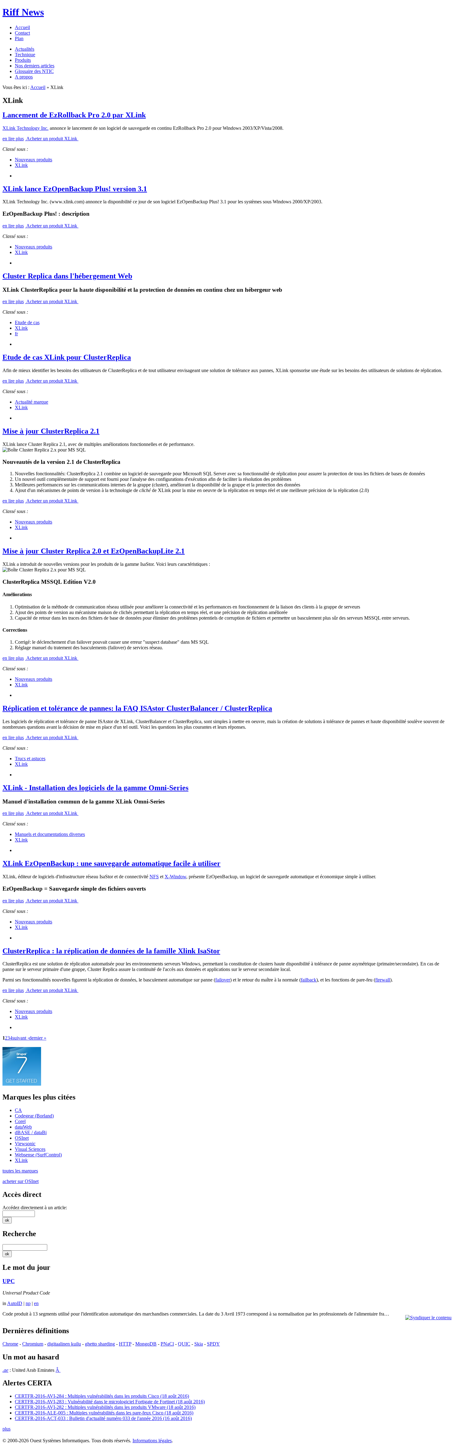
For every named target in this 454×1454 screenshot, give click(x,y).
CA (18, 1110)
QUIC (184, 1343)
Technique (25, 54)
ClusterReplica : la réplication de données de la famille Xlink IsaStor (111, 951)
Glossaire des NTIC (34, 71)
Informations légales (152, 1440)
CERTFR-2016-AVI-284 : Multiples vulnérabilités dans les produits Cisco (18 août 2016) (102, 1396)
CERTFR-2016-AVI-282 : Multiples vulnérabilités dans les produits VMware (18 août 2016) (105, 1407)
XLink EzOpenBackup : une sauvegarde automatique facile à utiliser (111, 863)
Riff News (23, 12)
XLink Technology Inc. (25, 128)
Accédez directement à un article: (34, 1207)
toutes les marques (20, 1170)
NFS (154, 876)
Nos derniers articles (34, 65)
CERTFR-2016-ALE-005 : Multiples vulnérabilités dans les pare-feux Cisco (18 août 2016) (104, 1412)
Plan (19, 38)
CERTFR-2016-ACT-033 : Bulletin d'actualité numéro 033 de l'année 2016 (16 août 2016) (103, 1418)
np (28, 1303)
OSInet (22, 1138)
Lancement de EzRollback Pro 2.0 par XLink (74, 115)
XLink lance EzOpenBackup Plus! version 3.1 (74, 189)
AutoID (14, 1303)
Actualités (24, 49)
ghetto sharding (100, 1343)
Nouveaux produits (33, 159)
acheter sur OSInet (20, 1181)
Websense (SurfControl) (38, 1154)
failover (222, 979)
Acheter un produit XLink (51, 138)
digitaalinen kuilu (64, 1343)
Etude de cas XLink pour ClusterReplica (66, 357)
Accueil (22, 27)
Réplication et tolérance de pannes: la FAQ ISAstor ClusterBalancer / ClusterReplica (137, 708)
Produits (23, 60)
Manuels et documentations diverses (50, 834)
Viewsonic (25, 1143)
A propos (24, 76)
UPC (8, 1281)
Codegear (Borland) (34, 1115)
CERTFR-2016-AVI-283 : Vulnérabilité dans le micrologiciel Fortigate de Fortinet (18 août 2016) (110, 1401)
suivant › (20, 1038)
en (36, 1303)
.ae (5, 1370)
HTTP (125, 1343)
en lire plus (13, 138)
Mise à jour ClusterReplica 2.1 (50, 431)
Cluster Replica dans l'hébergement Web (67, 276)
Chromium (32, 1343)
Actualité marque (31, 402)
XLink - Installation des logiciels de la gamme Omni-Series (95, 788)
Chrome (10, 1343)
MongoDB (146, 1343)
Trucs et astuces (30, 758)
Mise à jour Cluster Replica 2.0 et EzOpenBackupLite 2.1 (93, 551)
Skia (198, 1343)
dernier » (37, 1038)
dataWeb (23, 1127)
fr (16, 333)
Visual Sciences (30, 1149)
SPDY (213, 1343)
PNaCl (167, 1343)
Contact (22, 33)
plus (6, 1428)
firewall (382, 979)
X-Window (175, 876)
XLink (21, 165)
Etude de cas (27, 322)
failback (308, 979)
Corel (20, 1121)
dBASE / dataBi (31, 1132)
